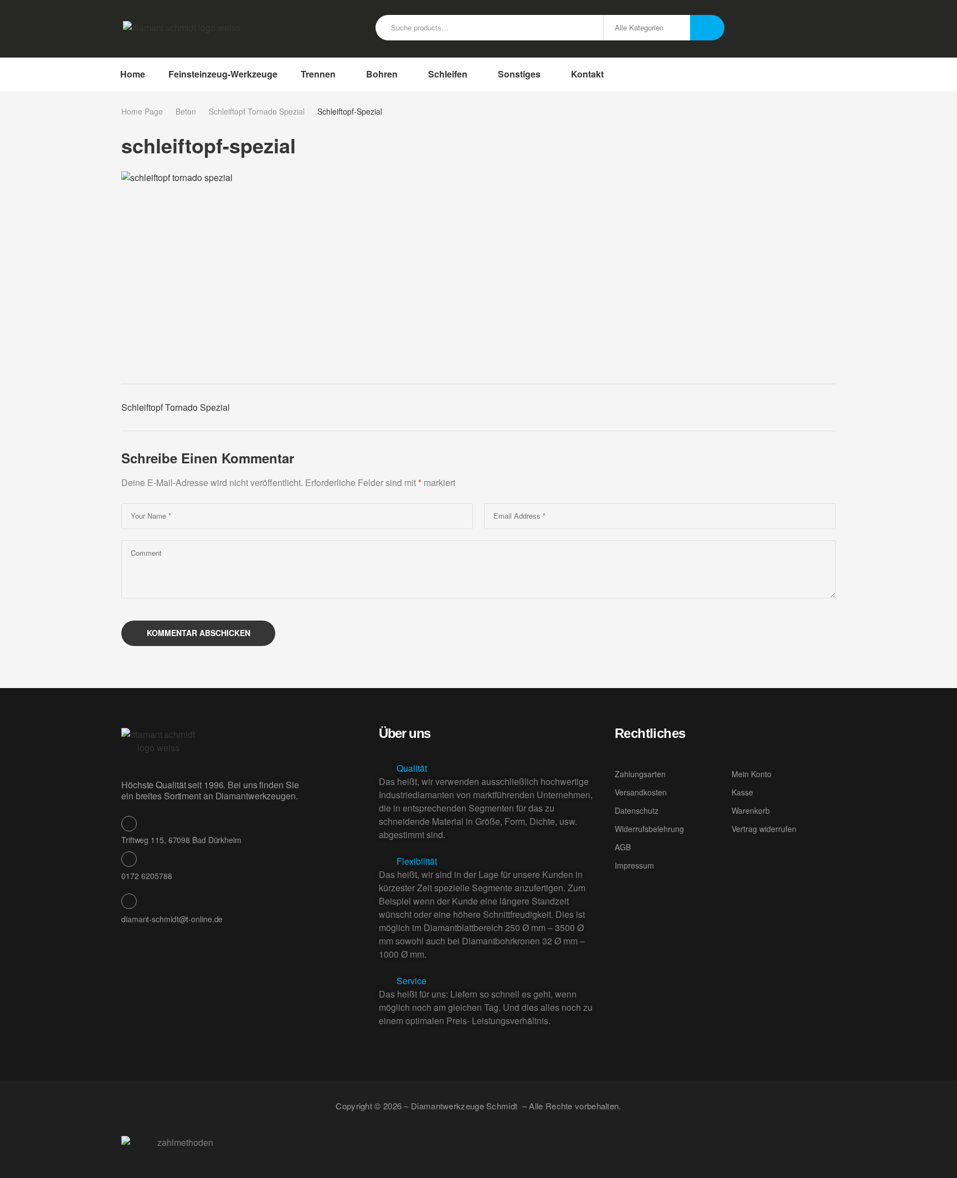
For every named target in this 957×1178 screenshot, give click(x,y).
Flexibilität (417, 861)
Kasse (742, 792)
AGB (623, 846)
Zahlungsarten (640, 773)
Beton (186, 111)
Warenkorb (751, 810)
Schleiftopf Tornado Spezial (257, 111)
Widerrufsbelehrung (649, 828)
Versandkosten (641, 792)
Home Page (142, 111)
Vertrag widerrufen (764, 828)
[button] (488, 768)
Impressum (634, 865)
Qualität (412, 768)
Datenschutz (636, 810)
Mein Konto (751, 773)
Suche (707, 27)
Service (411, 980)
